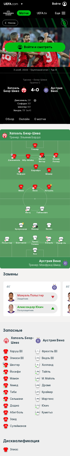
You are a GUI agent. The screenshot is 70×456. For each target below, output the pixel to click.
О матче (40, 119)
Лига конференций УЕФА (8, 13)
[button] (59, 13)
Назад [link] (12, 22)
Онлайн (24, 119)
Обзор (9, 119)
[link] (24, 13)
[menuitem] (25, 13)
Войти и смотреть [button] (38, 47)
